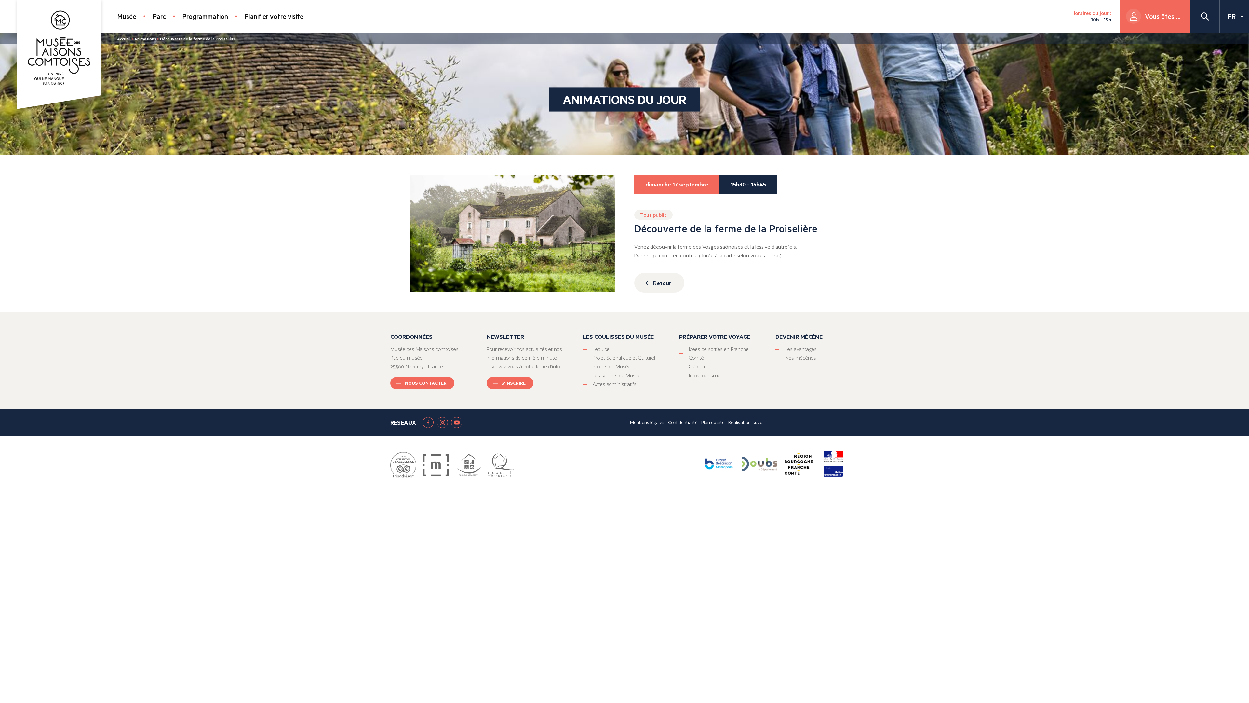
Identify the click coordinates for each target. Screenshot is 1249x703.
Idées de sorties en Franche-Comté (719, 353)
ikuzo (757, 422)
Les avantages (801, 349)
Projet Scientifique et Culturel (624, 358)
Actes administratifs (615, 384)
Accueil (123, 38)
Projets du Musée (612, 367)
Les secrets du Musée (617, 375)
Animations (145, 38)
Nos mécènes (800, 358)
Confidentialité (683, 422)
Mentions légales (647, 422)
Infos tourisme (704, 375)
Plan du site (713, 422)
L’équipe (601, 349)
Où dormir (700, 367)
